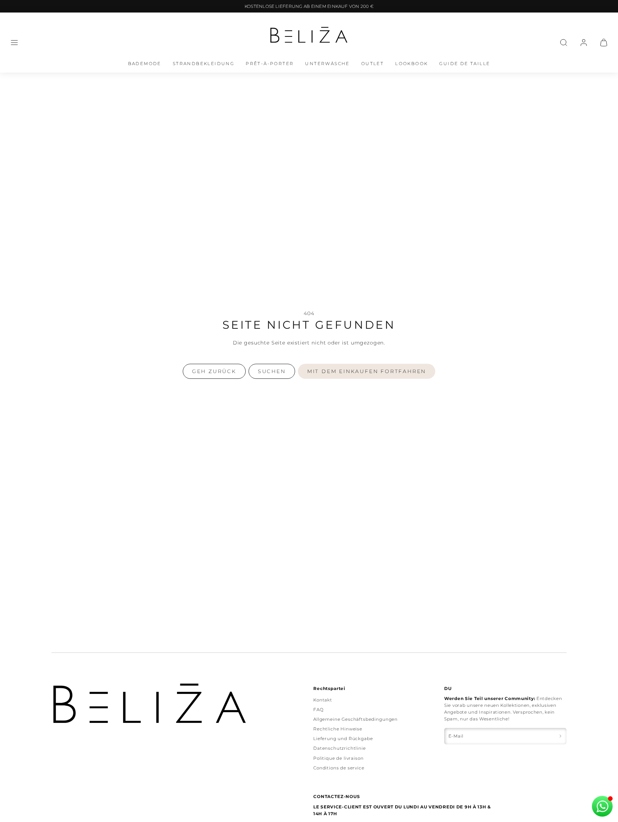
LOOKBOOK (411, 63)
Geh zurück (214, 371)
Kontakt (322, 700)
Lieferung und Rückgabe (343, 738)
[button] (14, 42)
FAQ (318, 709)
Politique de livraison (338, 758)
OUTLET (372, 63)
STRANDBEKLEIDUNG (203, 63)
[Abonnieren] (560, 736)
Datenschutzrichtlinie (339, 748)
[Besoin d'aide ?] (602, 806)
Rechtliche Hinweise (337, 729)
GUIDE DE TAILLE (464, 63)
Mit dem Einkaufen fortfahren (366, 371)
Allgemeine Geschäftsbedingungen (355, 719)
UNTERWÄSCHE (327, 63)
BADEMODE (144, 63)
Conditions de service (338, 767)
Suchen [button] (272, 371)
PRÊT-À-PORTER (270, 63)
